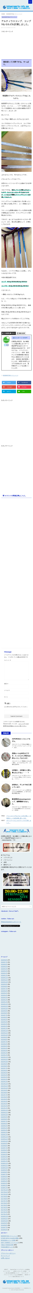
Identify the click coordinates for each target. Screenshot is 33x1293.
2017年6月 (4, 1203)
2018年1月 (4, 1187)
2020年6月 (4, 1123)
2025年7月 (4, 988)
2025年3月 (4, 997)
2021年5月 (4, 1099)
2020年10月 (4, 1114)
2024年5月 (4, 1019)
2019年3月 (4, 1156)
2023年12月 (4, 1030)
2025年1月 (4, 1002)
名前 (6, 683)
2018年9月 (4, 1170)
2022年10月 (4, 1061)
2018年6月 (4, 1176)
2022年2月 (4, 1079)
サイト (6, 697)
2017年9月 (4, 1196)
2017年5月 (4, 1205)
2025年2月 (4, 999)
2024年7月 (4, 1015)
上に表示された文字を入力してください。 (16, 706)
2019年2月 (4, 1159)
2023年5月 (4, 1046)
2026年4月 (4, 969)
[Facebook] (7, 345)
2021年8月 (4, 1092)
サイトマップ (5, 1256)
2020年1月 (4, 1134)
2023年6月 (4, 1044)
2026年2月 (4, 973)
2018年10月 (4, 1168)
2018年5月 (4, 1179)
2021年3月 (4, 1103)
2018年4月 (4, 1181)
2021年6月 (4, 1097)
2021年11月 (4, 1086)
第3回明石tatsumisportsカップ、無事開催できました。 (21, 801)
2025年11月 (4, 980)
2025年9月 (4, 984)
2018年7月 (4, 1174)
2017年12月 (4, 1190)
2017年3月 (4, 1210)
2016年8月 (4, 1225)
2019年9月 (4, 1143)
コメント (7, 660)
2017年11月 (4, 1192)
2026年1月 (4, 975)
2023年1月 (4, 1055)
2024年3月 (4, 1024)
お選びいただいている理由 (19, 1271)
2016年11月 (4, 1218)
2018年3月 (4, 1183)
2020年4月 (4, 1128)
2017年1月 (4, 1214)
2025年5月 (4, 993)
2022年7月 (4, 1068)
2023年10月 (4, 1035)
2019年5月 (4, 1152)
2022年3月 (4, 1077)
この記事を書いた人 (9, 333)
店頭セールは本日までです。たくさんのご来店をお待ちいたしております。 (21, 755)
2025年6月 (4, 991)
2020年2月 (4, 1132)
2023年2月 (4, 1053)
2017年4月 (4, 1207)
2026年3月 (4, 971)
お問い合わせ (5, 1258)
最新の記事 (22, 333)
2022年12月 (4, 1057)
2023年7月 (4, 1042)
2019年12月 (4, 1137)
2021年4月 (4, 1101)
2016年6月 (4, 1229)
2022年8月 (4, 1066)
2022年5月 (4, 1072)
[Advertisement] (16, 44)
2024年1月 (4, 1028)
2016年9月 (4, 1223)
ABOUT (6, 1269)
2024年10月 (4, 1008)
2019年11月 (4, 1139)
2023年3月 (4, 1050)
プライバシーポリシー (8, 1253)
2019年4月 (4, 1154)
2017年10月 (4, 1194)
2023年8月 (4, 1039)
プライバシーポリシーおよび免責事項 (13, 1274)
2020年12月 (4, 1110)
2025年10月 (4, 982)
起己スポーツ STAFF (20, 338)
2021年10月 (4, 1088)
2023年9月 (4, 1037)
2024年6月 (4, 1017)
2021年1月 (4, 1108)
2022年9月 (4, 1064)
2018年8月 (4, 1172)
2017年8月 (4, 1198)
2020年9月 (4, 1117)
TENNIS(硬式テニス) (7, 1247)
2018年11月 (4, 1165)
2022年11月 (4, 1059)
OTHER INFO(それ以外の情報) (10, 1238)
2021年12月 (4, 1084)
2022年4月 (4, 1075)
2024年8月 (4, 1013)
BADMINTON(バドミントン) (10, 375)
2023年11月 (4, 1033)
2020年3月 (4, 1130)
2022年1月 (4, 1081)
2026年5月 (4, 966)
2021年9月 (4, 1090)
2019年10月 (4, 1141)
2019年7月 (4, 1148)
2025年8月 (4, 986)
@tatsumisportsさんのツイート (11, 922)
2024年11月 (4, 1006)
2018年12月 (4, 1163)
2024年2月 (4, 1026)
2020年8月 (4, 1119)
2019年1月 (4, 1161)
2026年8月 (4, 960)
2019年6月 (4, 1150)
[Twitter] (5, 345)
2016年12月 (4, 1216)
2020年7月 (4, 1121)
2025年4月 (4, 995)
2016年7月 (4, 1227)
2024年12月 (4, 1004)
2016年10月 (4, 1221)
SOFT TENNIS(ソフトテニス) (9, 1242)
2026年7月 (4, 962)
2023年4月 (4, 1048)
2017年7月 (4, 1201)
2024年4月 (4, 1022)
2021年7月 (4, 1095)
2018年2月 (4, 1185)
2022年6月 (4, 1070)
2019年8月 (4, 1145)
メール (7, 690)
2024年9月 (4, 1011)
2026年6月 (4, 964)
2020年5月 (4, 1126)
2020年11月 (4, 1112)
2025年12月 (4, 977)
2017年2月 (4, 1212)
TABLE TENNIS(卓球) (7, 1245)
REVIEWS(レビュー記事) (8, 1240)
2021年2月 (4, 1106)
